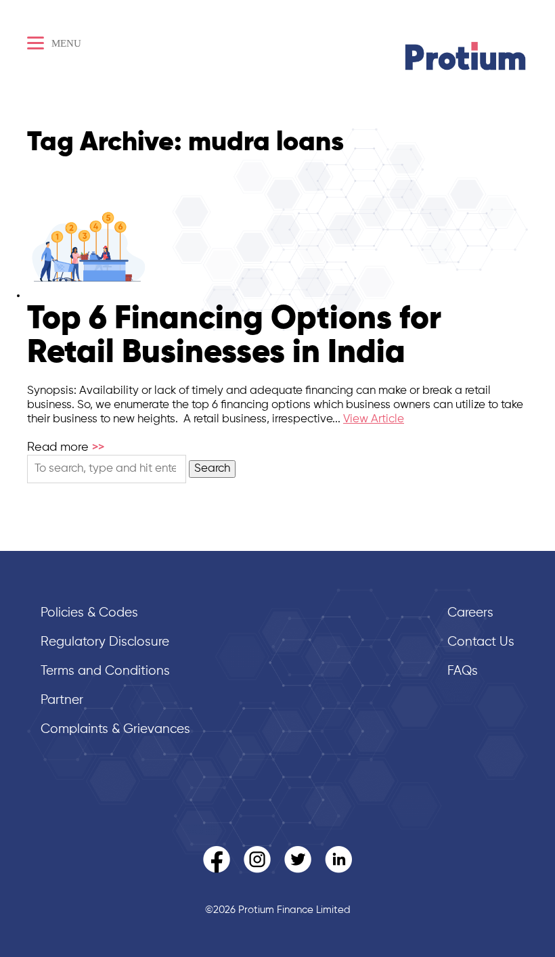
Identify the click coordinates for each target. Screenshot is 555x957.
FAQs (462, 671)
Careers (470, 612)
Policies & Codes (89, 612)
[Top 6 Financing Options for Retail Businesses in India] (88, 295)
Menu (65, 43)
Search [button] (212, 468)
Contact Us (480, 642)
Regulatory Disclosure (105, 642)
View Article (373, 419)
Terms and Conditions (105, 671)
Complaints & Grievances (115, 729)
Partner (62, 700)
